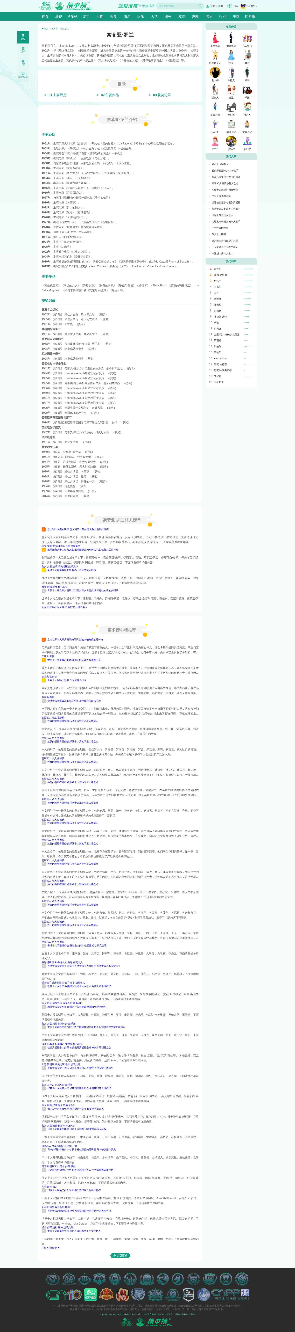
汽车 (209, 16)
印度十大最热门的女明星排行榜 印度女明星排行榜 (74, 1190)
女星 (49, 546)
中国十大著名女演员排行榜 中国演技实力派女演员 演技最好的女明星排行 (86, 1027)
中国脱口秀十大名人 (222, 253)
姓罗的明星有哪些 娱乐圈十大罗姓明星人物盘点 (72, 741)
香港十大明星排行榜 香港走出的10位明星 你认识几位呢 (77, 945)
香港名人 (62, 962)
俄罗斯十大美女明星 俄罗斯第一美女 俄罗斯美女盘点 (75, 1108)
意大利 (56, 546)
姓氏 (62, 738)
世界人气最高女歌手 (222, 215)
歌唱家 (45, 676)
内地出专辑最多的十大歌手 (226, 221)
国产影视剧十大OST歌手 (225, 170)
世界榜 (250, 16)
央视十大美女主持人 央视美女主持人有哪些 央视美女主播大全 (80, 1067)
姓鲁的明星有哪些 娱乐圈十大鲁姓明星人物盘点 (72, 904)
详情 (23, 64)
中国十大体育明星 (221, 196)
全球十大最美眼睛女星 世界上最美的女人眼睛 (71, 570)
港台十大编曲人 (220, 164)
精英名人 (78, 962)
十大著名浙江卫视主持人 (225, 247)
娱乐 (140, 16)
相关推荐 (23, 77)
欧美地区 (63, 566)
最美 (44, 587)
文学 (86, 16)
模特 (44, 1227)
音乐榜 (72, 16)
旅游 (127, 16)
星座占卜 (54, 607)
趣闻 (195, 16)
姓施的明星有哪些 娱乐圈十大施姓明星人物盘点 (72, 802)
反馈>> (178, 1314)
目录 (23, 51)
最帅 (67, 1064)
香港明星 (46, 962)
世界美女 (75, 546)
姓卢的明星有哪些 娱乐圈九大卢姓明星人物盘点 (72, 863)
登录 (212, 6)
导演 (44, 656)
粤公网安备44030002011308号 (157, 1314)
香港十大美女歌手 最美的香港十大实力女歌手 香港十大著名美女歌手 (84, 965)
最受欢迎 (57, 1003)
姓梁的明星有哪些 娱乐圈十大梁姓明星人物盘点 (72, 884)
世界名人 (82, 607)
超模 (55, 1227)
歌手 (72, 982)
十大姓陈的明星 (220, 228)
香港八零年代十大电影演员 (226, 177)
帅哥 (44, 1064)
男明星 (50, 1064)
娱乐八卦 (65, 546)
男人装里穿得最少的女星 (225, 240)
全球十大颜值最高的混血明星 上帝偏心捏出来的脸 (74, 700)
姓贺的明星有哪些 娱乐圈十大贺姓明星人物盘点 (72, 843)
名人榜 (54, 29)
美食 (113, 16)
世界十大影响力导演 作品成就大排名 (66, 680)
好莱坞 (56, 1105)
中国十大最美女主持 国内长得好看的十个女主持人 (74, 1231)
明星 (54, 962)
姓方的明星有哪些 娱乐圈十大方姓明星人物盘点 (72, 823)
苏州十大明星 (219, 234)
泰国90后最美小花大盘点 (225, 183)
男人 (55, 1186)
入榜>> (192, 1314)
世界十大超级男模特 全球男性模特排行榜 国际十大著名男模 (79, 1210)
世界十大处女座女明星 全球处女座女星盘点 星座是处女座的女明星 (82, 590)
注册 (220, 6)
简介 (23, 38)
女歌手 (65, 982)
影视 (58, 16)
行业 (222, 16)
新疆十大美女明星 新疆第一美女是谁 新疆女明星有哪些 (76, 1006)
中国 (236, 16)
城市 (181, 16)
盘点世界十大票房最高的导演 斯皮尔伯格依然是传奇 (75, 639)
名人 (57, 1248)
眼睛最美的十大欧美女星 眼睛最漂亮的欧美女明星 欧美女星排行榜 (82, 549)
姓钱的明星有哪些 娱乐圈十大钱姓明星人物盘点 (72, 721)
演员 (44, 1044)
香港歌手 (46, 982)
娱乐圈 (71, 1023)
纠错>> (185, 1314)
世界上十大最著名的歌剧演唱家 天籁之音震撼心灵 (74, 660)
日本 (62, 1166)
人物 (99, 16)
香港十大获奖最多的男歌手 (226, 208)
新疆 (55, 1023)
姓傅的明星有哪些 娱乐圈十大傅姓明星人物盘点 (72, 782)
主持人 (50, 1084)
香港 (70, 962)
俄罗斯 (61, 1125)
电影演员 (52, 1044)
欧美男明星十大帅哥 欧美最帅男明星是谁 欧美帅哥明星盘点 (79, 1047)
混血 (54, 717)
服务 (168, 16)
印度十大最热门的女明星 (225, 189)
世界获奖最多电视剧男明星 (226, 202)
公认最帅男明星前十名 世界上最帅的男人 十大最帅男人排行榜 (80, 1169)
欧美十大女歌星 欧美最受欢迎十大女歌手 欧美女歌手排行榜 (79, 986)
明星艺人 (65, 29)
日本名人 (46, 1146)
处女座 (45, 607)
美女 (44, 546)
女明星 (63, 607)
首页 (45, 16)
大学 (154, 16)
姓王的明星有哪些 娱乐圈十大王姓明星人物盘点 (72, 925)
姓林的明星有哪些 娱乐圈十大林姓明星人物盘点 (72, 762)
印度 (67, 1207)
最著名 (61, 1044)
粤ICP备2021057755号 (130, 1314)
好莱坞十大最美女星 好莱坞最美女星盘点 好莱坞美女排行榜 (79, 1088)
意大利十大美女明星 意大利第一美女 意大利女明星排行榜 (78, 529)
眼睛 (49, 587)
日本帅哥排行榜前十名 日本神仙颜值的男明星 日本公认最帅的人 (81, 1149)
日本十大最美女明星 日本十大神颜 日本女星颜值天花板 (76, 1129)
